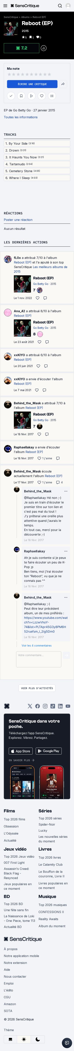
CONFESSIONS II (51, 912)
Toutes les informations (21, 117)
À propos (10, 949)
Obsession (11, 826)
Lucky (43, 830)
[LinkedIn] (60, 707)
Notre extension (15, 963)
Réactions (13, 213)
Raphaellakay (24, 447)
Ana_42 (19, 311)
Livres (45, 849)
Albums (25, 17)
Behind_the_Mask (27, 403)
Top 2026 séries (50, 818)
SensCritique (11, 17)
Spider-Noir (47, 824)
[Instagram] (45, 707)
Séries (45, 811)
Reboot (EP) (39, 17)
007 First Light (14, 863)
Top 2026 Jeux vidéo (19, 856)
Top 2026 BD (13, 904)
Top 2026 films (14, 819)
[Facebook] (37, 707)
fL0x (17, 258)
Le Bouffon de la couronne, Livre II (52, 874)
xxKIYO (19, 355)
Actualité (10, 840)
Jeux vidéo (15, 849)
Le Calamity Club (51, 864)
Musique (47, 896)
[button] (68, 6)
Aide (7, 970)
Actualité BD (13, 927)
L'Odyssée (11, 833)
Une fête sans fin (16, 910)
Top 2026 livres (50, 857)
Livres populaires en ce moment (53, 885)
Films (9, 811)
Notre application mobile (21, 956)
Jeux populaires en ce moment (18, 886)
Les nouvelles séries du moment (53, 839)
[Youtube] (68, 707)
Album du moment (52, 926)
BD (7, 896)
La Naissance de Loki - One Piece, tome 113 (19, 918)
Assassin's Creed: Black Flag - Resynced (16, 873)
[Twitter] (30, 707)
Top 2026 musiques (53, 905)
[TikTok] (52, 707)
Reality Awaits (48, 919)
